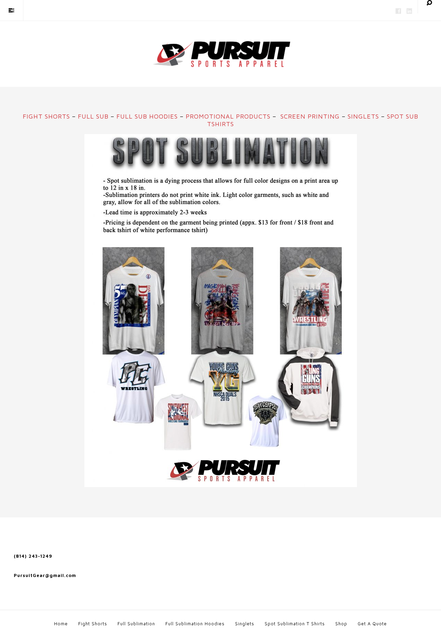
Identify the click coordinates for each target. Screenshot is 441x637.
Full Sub (93, 116)
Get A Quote (372, 623)
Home (61, 623)
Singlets (363, 116)
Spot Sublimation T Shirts (295, 623)
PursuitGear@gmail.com (45, 575)
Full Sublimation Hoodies (195, 623)
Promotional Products (228, 116)
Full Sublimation (136, 623)
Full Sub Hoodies (147, 116)
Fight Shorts (46, 116)
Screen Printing (310, 116)
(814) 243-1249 (33, 556)
